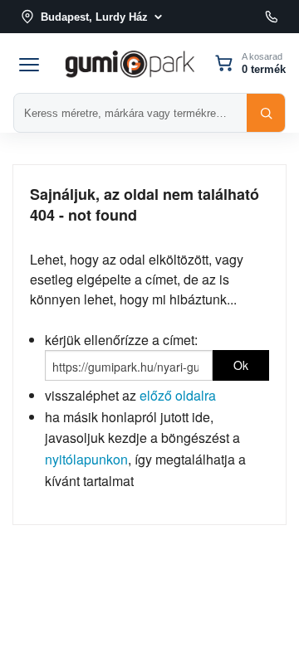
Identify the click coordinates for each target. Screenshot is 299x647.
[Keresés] (266, 113)
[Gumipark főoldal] (129, 62)
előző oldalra (178, 395)
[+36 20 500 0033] (271, 16)
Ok (240, 365)
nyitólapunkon (86, 459)
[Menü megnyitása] (29, 63)
